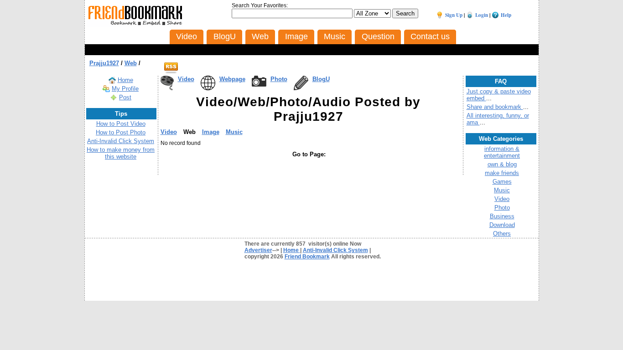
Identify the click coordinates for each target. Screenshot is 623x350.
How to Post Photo (120, 132)
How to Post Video (120, 123)
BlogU (321, 79)
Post (125, 97)
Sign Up (453, 15)
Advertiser (258, 250)
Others (502, 233)
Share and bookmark (495, 106)
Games (502, 181)
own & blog (502, 164)
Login (481, 15)
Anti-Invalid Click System (120, 141)
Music (234, 132)
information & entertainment (502, 152)
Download (502, 224)
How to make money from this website (121, 153)
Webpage (232, 79)
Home (125, 80)
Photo (278, 79)
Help (506, 15)
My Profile (125, 88)
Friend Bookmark (307, 256)
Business (502, 216)
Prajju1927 (104, 63)
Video (186, 79)
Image (210, 132)
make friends (502, 173)
